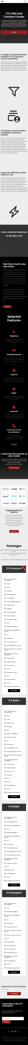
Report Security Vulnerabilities (17, 1040)
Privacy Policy (6, 1040)
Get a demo (14, 690)
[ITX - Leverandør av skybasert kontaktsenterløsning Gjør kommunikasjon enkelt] (2, 1)
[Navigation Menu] (25, 1)
